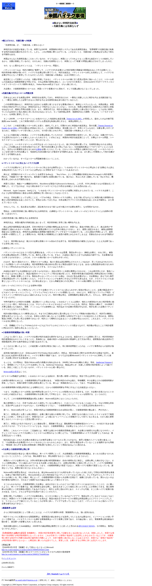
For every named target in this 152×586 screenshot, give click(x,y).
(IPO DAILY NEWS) (86, 526)
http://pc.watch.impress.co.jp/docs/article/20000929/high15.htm (25, 550)
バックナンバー (9, 558)
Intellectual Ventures (103, 362)
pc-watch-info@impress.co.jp (26, 580)
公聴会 (39, 149)
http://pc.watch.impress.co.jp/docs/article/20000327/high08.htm (25, 554)
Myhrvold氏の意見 (11, 372)
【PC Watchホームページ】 (58, 574)
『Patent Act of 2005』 (74, 119)
